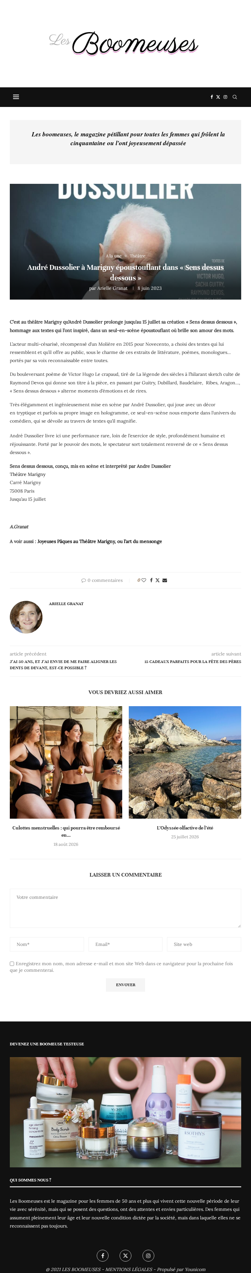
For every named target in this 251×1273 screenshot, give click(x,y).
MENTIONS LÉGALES (128, 1269)
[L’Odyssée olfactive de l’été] (185, 762)
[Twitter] (218, 97)
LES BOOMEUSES (81, 1269)
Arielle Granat (112, 288)
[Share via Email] (164, 580)
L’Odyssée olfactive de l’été (185, 828)
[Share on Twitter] (157, 580)
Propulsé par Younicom (181, 1269)
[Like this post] (144, 580)
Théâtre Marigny (27, 474)
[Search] (234, 97)
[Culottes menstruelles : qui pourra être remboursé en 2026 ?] (66, 762)
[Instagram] (225, 97)
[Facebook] (211, 97)
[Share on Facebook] (151, 580)
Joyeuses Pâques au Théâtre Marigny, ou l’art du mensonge (100, 541)
